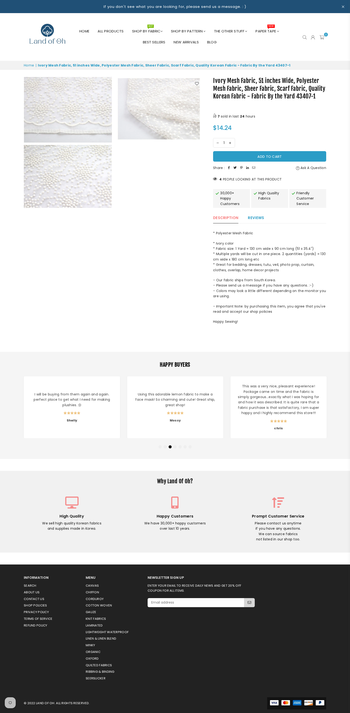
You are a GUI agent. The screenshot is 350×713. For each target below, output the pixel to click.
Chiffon (92, 592)
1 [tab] (160, 447)
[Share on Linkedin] (248, 167)
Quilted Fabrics (99, 665)
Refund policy (35, 625)
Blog (212, 42)
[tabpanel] (72, 407)
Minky (90, 645)
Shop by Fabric (146, 30)
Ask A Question (313, 167)
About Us (32, 592)
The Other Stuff (229, 31)
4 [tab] (175, 447)
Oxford (92, 658)
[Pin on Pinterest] (241, 167)
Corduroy (95, 599)
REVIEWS (256, 217)
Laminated (94, 625)
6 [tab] (185, 447)
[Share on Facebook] (229, 167)
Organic (93, 652)
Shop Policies (35, 605)
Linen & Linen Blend (101, 638)
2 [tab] (165, 447)
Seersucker (95, 678)
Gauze (91, 612)
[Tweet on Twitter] (235, 167)
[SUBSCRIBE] (249, 602)
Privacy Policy (36, 612)
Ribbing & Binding (100, 671)
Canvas (92, 585)
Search (30, 585)
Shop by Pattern (187, 31)
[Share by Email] (254, 167)
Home (84, 31)
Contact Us (34, 599)
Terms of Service (38, 618)
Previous (19, 408)
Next (330, 408)
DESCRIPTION (225, 217)
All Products (111, 31)
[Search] (304, 37)
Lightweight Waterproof (107, 632)
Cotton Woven (99, 605)
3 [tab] (170, 447)
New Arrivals (186, 42)
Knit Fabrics (96, 618)
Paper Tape (266, 30)
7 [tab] (190, 447)
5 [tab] (180, 447)
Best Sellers (154, 42)
